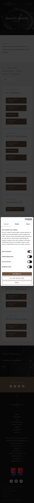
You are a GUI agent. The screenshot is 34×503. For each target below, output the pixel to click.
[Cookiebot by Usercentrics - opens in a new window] (25, 219)
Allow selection (17, 278)
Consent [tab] (6, 224)
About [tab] (28, 224)
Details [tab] (17, 224)
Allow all (17, 274)
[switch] (29, 256)
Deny (17, 282)
